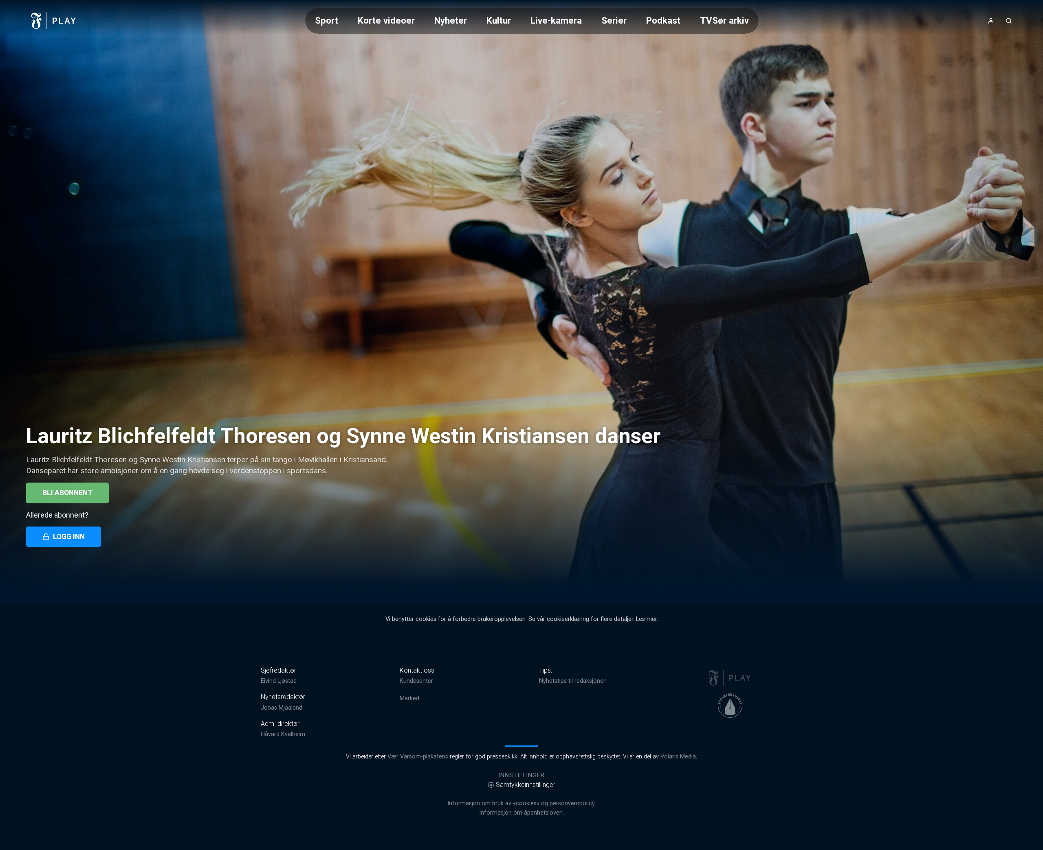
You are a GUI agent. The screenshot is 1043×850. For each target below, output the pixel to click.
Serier (614, 20)
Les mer (646, 619)
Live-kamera (556, 20)
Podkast (663, 20)
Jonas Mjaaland (281, 707)
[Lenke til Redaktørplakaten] (730, 705)
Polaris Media (678, 756)
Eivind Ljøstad (279, 680)
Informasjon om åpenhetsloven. (521, 812)
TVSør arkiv (724, 20)
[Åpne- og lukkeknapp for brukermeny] (991, 21)
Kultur (498, 20)
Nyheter (450, 20)
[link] (53, 21)
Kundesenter (416, 680)
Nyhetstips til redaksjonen (573, 680)
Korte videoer (386, 20)
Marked (409, 698)
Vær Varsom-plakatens (417, 756)
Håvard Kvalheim (283, 734)
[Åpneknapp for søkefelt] (1009, 21)
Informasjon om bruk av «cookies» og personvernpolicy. (521, 803)
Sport (326, 20)
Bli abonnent (67, 493)
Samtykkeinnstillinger (525, 785)
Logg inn (69, 537)
